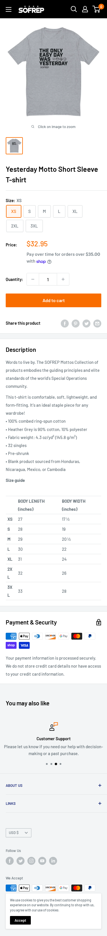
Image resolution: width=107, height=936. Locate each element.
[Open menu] (8, 9)
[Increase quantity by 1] (63, 279)
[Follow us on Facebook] (10, 861)
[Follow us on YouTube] (42, 861)
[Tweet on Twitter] (86, 323)
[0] (96, 9)
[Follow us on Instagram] (31, 861)
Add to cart (54, 300)
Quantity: (14, 279)
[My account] (85, 9)
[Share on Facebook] (65, 323)
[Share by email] (97, 323)
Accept (20, 920)
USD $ (14, 832)
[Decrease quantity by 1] (33, 279)
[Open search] (74, 9)
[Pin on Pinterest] (76, 323)
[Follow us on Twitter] (21, 861)
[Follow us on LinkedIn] (53, 861)
